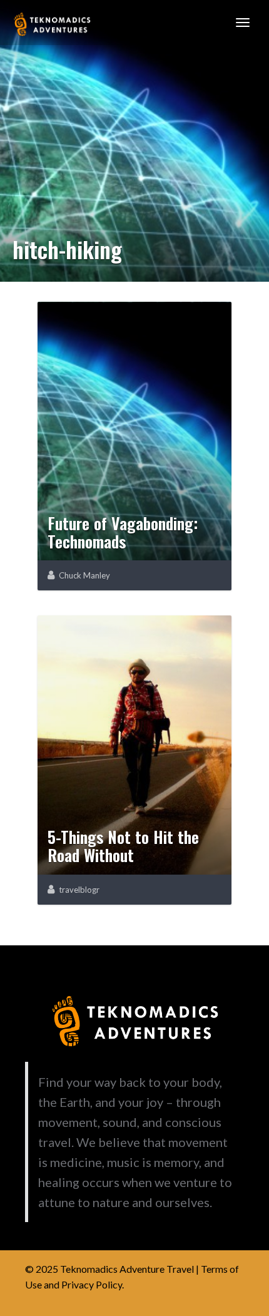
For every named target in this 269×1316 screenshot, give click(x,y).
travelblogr (79, 890)
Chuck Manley (84, 575)
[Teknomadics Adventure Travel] (52, 22)
